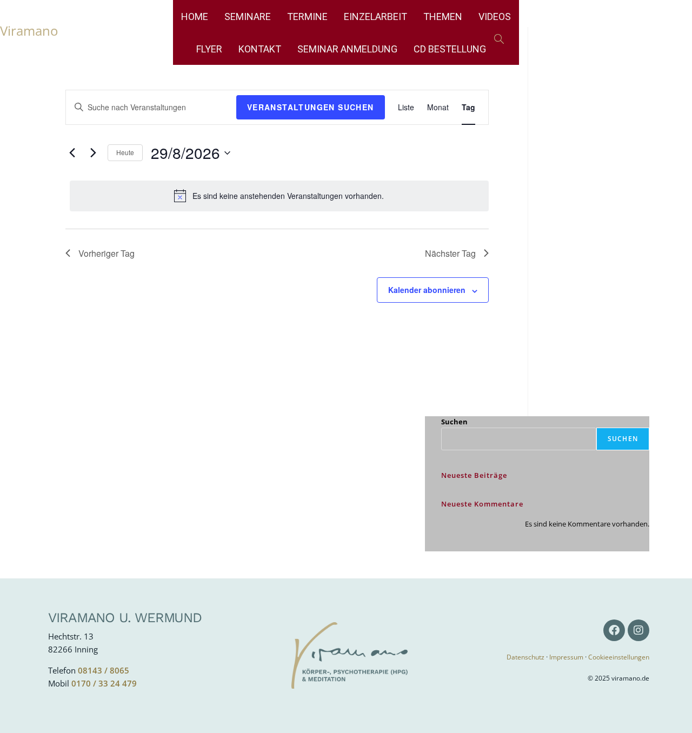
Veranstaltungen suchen (310, 107)
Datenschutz (525, 657)
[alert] (279, 196)
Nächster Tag (450, 253)
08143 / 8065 (103, 670)
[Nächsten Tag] (92, 152)
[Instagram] (638, 630)
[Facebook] (614, 630)
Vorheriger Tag (106, 253)
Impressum (566, 657)
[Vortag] (71, 152)
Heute (125, 152)
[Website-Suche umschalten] (499, 39)
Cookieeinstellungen (618, 657)
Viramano (29, 30)
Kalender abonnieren (426, 289)
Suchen (454, 422)
